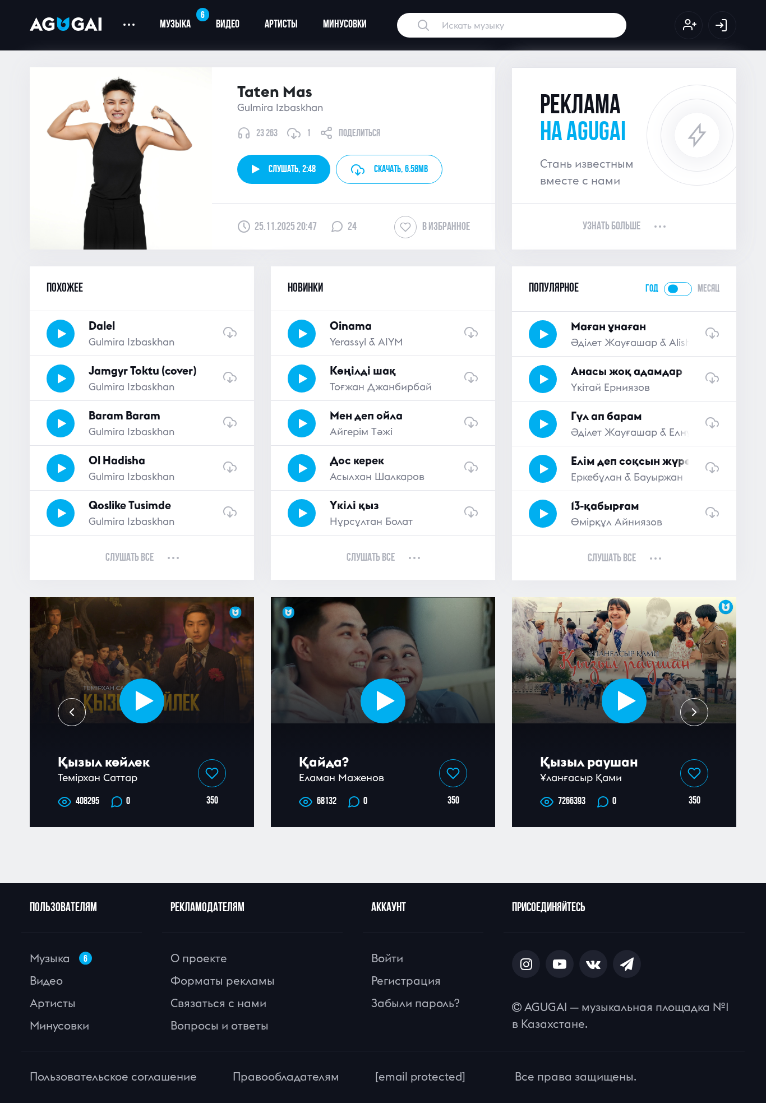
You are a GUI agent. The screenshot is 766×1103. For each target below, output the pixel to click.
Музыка (181, 20)
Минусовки (345, 24)
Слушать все (129, 558)
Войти (387, 958)
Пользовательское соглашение (113, 1076)
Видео (227, 24)
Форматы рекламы (222, 980)
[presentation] (72, 712)
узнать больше (611, 226)
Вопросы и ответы (219, 1025)
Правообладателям (286, 1076)
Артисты (281, 24)
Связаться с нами (218, 1003)
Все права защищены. (575, 1076)
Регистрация (406, 980)
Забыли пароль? (415, 1003)
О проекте (198, 958)
